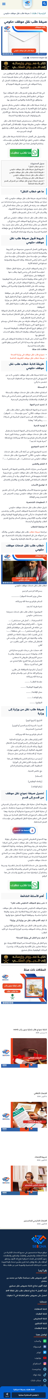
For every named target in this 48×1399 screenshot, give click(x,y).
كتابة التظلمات (40, 1328)
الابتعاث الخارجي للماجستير (35, 1220)
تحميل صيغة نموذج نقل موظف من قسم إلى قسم (23, 181)
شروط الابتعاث (41, 1157)
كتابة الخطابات (40, 1309)
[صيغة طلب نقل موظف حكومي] (24, 69)
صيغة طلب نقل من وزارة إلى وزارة (29, 178)
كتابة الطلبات (41, 1314)
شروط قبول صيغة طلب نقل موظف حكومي (26, 169)
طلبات (34, 13)
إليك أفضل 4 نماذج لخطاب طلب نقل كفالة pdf (26, 1290)
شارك (7, 1396)
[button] (44, 3)
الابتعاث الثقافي (40, 1093)
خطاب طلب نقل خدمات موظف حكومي (28, 175)
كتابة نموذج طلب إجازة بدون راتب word (30, 1029)
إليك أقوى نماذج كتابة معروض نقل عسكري (28, 1286)
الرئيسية (42, 13)
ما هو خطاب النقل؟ (35, 166)
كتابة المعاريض (40, 1318)
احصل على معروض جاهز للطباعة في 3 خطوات (27, 1295)
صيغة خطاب (34, 532)
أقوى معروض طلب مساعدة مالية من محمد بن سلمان (26, 1279)
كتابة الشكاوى (41, 1323)
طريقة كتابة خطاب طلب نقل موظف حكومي (26, 172)
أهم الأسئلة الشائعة (35, 184)
